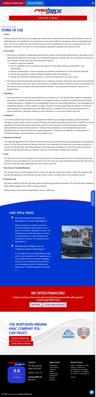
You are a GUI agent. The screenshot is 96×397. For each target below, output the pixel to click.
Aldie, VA (73, 365)
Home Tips (53, 369)
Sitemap (52, 378)
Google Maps (53, 365)
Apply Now (36, 305)
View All (73, 377)
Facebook (33, 380)
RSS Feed (52, 380)
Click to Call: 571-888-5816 (48, 18)
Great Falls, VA (77, 371)
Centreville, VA (84, 373)
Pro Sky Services (13, 394)
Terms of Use (11, 27)
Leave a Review (54, 367)
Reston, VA (76, 373)
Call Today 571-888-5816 (55, 305)
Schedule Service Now (13, 3)
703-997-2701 (38, 373)
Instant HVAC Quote (93, 198)
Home (3, 27)
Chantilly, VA (80, 365)
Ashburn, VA (81, 367)
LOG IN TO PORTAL (35, 3)
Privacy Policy (54, 373)
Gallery (52, 371)
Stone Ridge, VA (75, 369)
